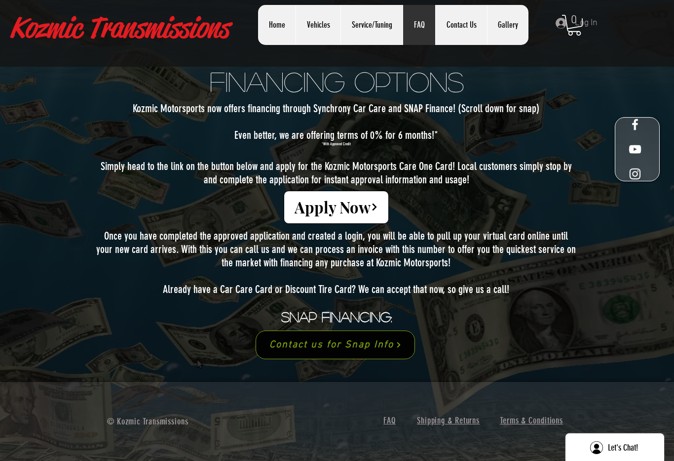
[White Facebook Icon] (635, 124)
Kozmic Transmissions (119, 27)
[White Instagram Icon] (635, 174)
